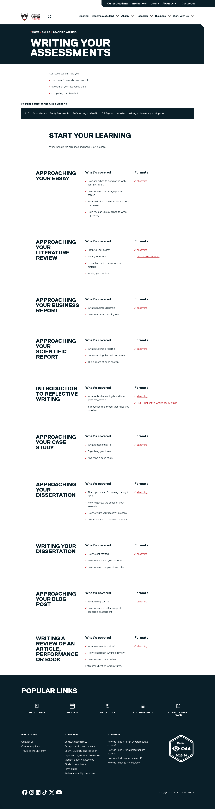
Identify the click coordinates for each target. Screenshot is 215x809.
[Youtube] (59, 793)
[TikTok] (44, 793)
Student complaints (75, 764)
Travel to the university (34, 751)
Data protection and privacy (79, 746)
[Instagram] (31, 793)
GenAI (93, 113)
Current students (117, 3)
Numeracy (145, 113)
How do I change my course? (124, 762)
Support (159, 113)
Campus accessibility (75, 742)
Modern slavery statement (79, 760)
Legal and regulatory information (82, 755)
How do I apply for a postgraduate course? (126, 752)
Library (155, 3)
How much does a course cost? (125, 758)
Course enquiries (30, 746)
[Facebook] (24, 793)
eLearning (142, 181)
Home (35, 32)
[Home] (30, 20)
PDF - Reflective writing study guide (157, 403)
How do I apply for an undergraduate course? (128, 744)
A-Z (27, 113)
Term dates (70, 769)
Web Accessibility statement (80, 773)
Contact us (188, 3)
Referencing (79, 113)
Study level (39, 113)
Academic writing (64, 32)
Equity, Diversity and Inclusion (80, 751)
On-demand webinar (148, 256)
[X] (51, 793)
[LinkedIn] (38, 793)
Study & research (59, 113)
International (139, 3)
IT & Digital (107, 113)
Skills (46, 32)
